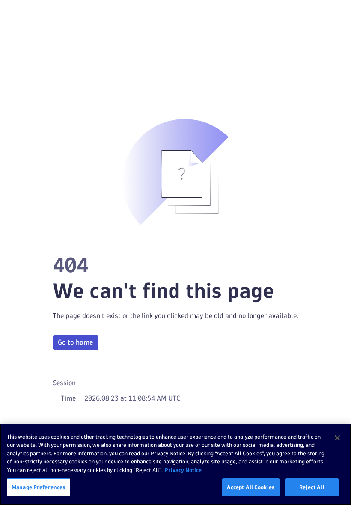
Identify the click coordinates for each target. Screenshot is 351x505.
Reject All (311, 487)
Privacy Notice (183, 469)
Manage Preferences (38, 487)
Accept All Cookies (251, 487)
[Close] (337, 437)
